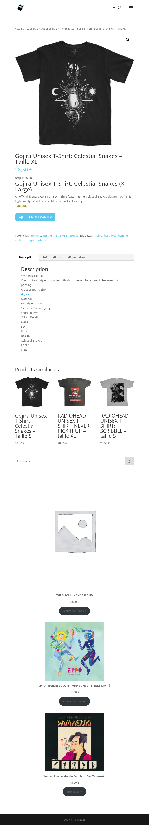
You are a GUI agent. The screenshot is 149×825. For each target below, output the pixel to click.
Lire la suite (74, 792)
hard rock (110, 235)
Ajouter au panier (35, 217)
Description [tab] (26, 257)
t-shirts (41, 240)
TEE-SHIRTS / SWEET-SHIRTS (41, 28)
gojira (98, 235)
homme (123, 235)
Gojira (25, 294)
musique (29, 240)
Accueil (19, 28)
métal (18, 240)
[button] (127, 39)
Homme (64, 28)
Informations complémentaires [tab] (64, 257)
